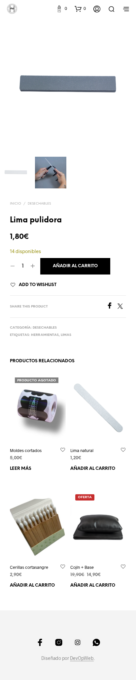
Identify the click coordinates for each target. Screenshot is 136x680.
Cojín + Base (82, 567)
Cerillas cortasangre (29, 567)
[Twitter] (122, 307)
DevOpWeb (82, 658)
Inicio (15, 204)
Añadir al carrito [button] (92, 469)
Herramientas (45, 335)
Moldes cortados (26, 450)
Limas (66, 335)
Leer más (20, 469)
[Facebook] (112, 307)
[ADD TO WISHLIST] (63, 450)
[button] (61, 8)
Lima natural (81, 450)
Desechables (39, 204)
